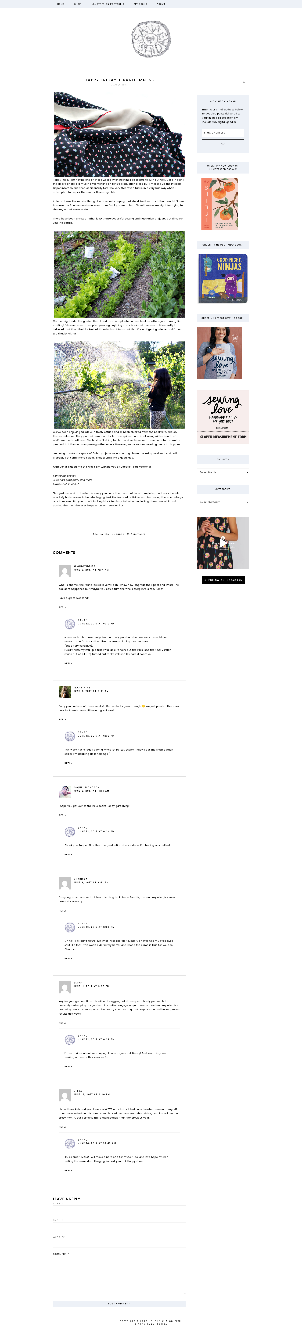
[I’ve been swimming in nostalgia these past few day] (223, 543)
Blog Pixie (174, 1321)
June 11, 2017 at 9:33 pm (92, 986)
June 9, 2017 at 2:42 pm (91, 882)
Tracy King (82, 687)
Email (58, 1220)
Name (58, 1203)
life (107, 534)
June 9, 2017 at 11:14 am (91, 791)
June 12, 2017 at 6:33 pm (96, 735)
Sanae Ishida (151, 38)
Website (59, 1237)
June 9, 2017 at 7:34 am (91, 569)
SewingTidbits (85, 566)
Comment (61, 1254)
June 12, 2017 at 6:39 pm (96, 1039)
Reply (63, 607)
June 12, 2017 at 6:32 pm (96, 623)
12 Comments (136, 534)
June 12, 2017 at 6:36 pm (96, 927)
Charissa (81, 879)
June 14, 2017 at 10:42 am (97, 1143)
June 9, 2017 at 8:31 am (91, 691)
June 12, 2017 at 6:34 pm (96, 831)
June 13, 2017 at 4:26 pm (92, 1094)
